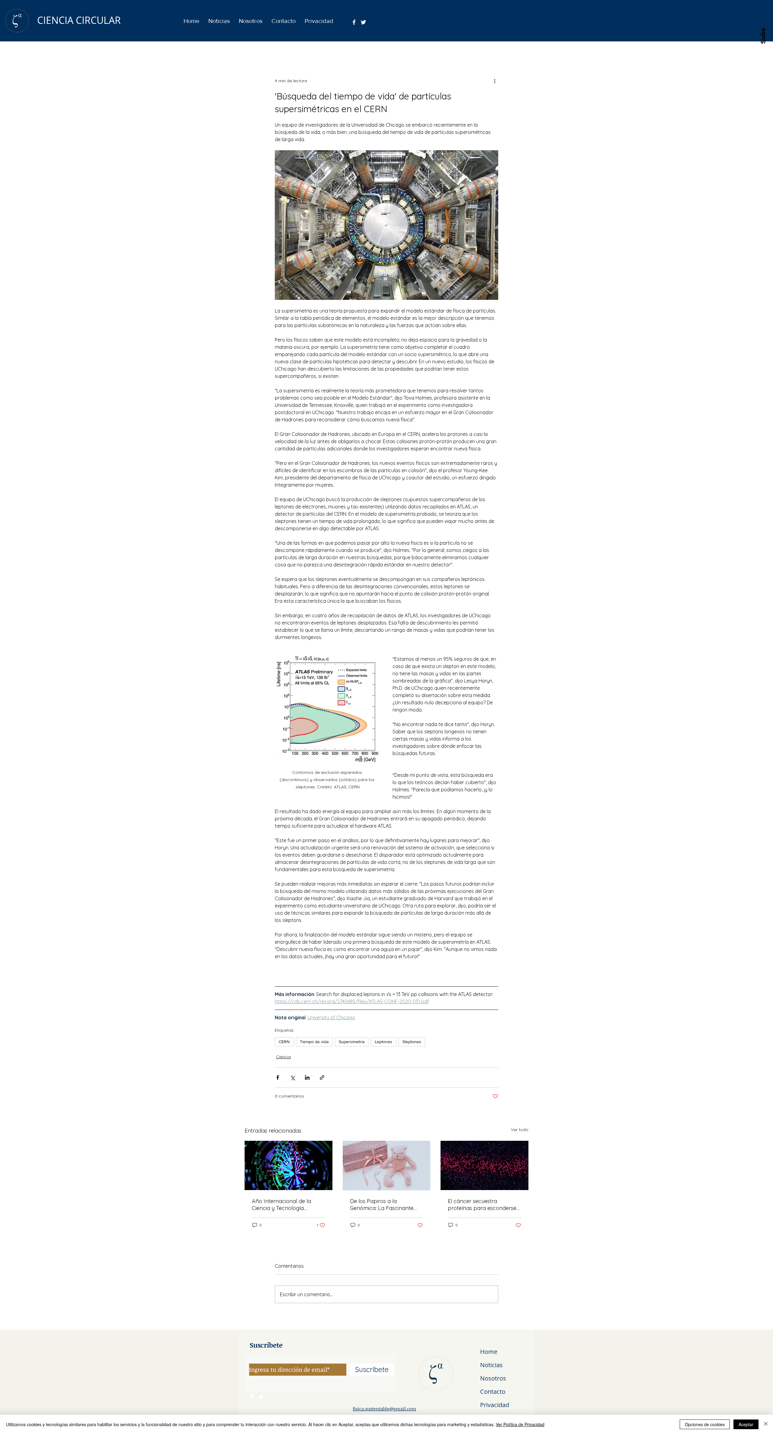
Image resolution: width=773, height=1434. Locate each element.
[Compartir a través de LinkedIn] (307, 1077)
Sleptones (412, 1041)
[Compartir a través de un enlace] (322, 1077)
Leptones (383, 1041)
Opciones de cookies (705, 1424)
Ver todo (519, 1129)
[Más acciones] (494, 80)
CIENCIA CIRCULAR (79, 20)
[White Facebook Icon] (354, 22)
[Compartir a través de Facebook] (278, 1077)
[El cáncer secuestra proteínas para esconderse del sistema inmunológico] (484, 1165)
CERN (284, 1041)
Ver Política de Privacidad (520, 1424)
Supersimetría (351, 1041)
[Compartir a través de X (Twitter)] (292, 1077)
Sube (762, 35)
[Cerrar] (765, 1424)
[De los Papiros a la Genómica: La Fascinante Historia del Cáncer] (387, 1165)
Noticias (491, 1365)
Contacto (492, 1391)
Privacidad (494, 1405)
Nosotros (493, 1378)
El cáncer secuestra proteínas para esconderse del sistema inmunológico (482, 1205)
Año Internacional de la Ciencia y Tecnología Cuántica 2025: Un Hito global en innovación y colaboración (281, 1205)
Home (488, 1352)
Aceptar (746, 1424)
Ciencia (283, 1056)
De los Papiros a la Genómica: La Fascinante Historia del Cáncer (381, 1205)
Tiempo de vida (314, 1041)
